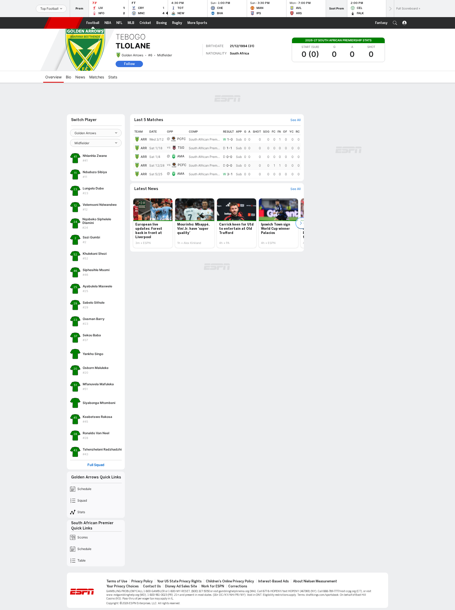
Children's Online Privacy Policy (230, 581)
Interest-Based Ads (273, 581)
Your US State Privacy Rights (179, 581)
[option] (152, 223)
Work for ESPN (212, 586)
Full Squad (95, 465)
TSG (181, 147)
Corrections (237, 586)
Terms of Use (116, 581)
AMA (180, 156)
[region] (217, 153)
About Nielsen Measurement (315, 581)
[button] (395, 23)
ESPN (63, 23)
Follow (129, 64)
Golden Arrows (132, 55)
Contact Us (152, 586)
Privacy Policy (142, 581)
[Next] (390, 8)
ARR (144, 139)
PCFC (181, 139)
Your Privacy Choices (122, 586)
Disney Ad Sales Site (181, 586)
